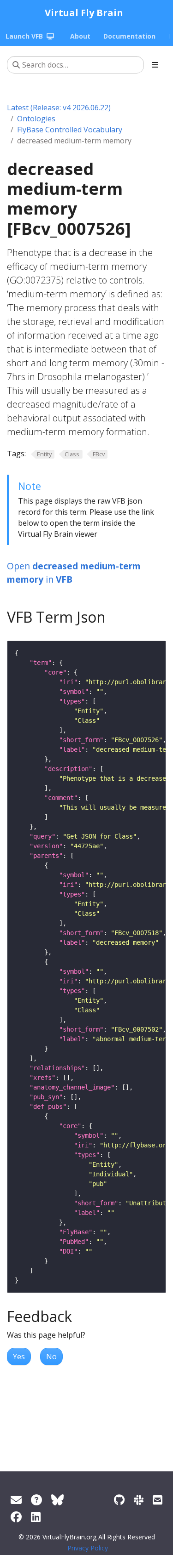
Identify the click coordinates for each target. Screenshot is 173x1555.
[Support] (16, 1499)
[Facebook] (16, 1516)
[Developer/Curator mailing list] (157, 1499)
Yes (19, 1356)
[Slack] (138, 1499)
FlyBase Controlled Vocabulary (69, 130)
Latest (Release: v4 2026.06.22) (59, 107)
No (51, 1356)
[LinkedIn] (36, 1516)
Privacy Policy (87, 1548)
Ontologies (36, 119)
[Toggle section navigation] (155, 65)
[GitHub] (119, 1499)
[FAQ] (36, 1499)
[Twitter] (57, 1499)
